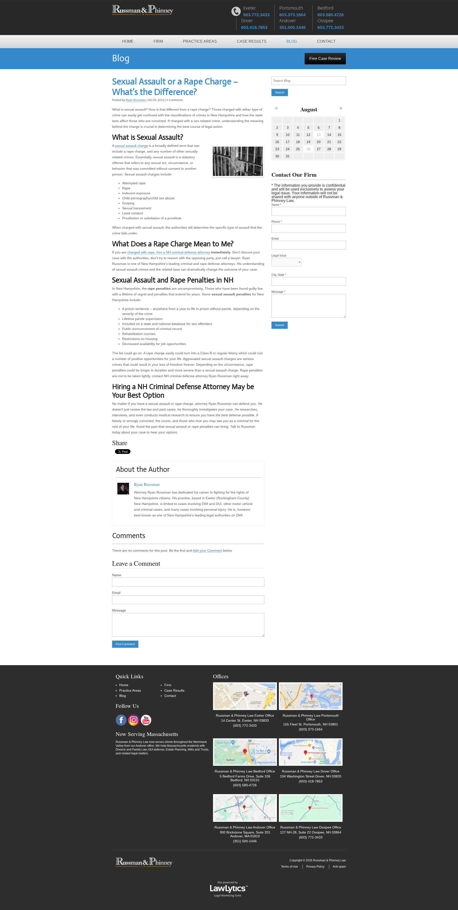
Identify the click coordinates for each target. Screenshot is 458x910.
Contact (326, 41)
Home (128, 41)
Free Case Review (325, 59)
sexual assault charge (131, 146)
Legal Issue (278, 255)
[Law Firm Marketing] (229, 889)
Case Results (251, 41)
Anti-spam (339, 866)
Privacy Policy (315, 866)
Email (116, 593)
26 (308, 149)
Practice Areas (200, 41)
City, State (278, 275)
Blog (291, 41)
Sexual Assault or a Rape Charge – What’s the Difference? (175, 86)
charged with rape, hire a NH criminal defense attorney (168, 252)
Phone (276, 221)
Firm (158, 41)
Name (116, 575)
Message (119, 610)
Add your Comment (207, 550)
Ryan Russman (136, 100)
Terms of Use (289, 866)
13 (319, 135)
